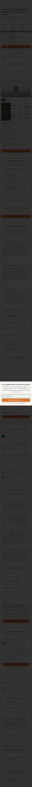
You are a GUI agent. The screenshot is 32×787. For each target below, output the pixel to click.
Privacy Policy (23, 403)
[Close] (30, 383)
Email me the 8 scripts (15, 400)
